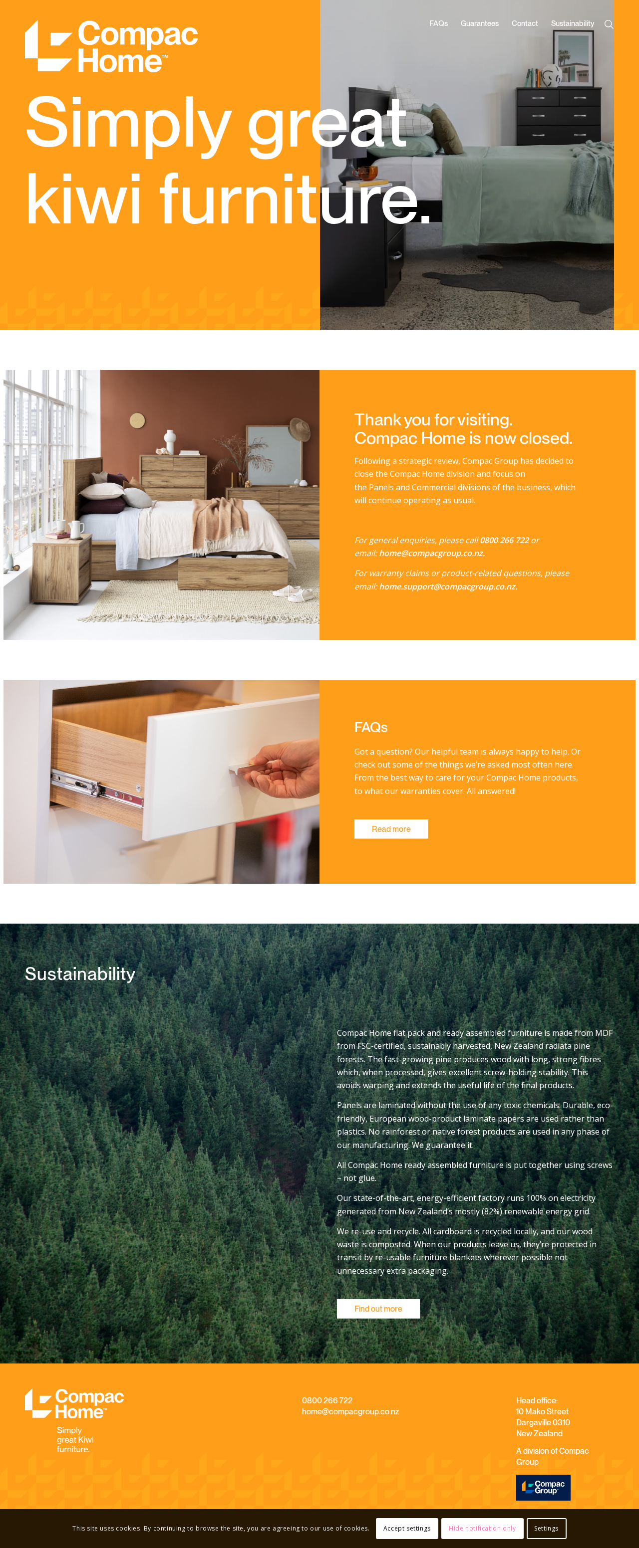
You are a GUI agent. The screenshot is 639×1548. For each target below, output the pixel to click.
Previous (342, 165)
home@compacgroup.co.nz (350, 1411)
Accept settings (407, 1528)
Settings (546, 1528)
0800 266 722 (327, 1400)
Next (592, 165)
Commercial (434, 487)
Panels (381, 487)
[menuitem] (438, 51)
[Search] (611, 24)
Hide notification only (482, 1528)
